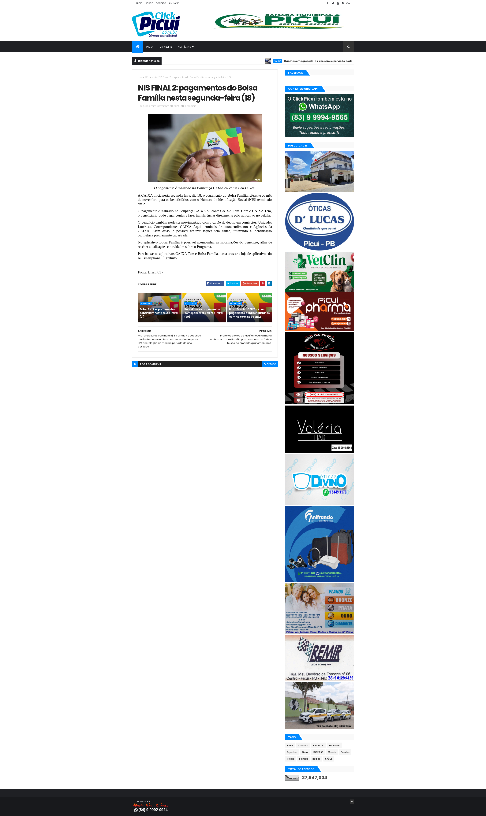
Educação (334, 745)
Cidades (303, 745)
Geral (305, 752)
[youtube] (338, 3)
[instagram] (343, 3)
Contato (161, 3)
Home (141, 77)
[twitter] (333, 3)
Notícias (184, 47)
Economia (151, 77)
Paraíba (345, 752)
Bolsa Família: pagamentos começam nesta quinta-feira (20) (203, 313)
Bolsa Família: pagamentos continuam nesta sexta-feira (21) (159, 313)
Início (139, 3)
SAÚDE (251, 61)
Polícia (290, 758)
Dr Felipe (166, 47)
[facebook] (328, 3)
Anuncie (174, 3)
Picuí (150, 47)
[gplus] (348, 3)
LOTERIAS (318, 752)
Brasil (290, 745)
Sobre (149, 3)
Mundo (332, 752)
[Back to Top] (352, 801)
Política (303, 758)
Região (316, 758)
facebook (270, 364)
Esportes (292, 752)
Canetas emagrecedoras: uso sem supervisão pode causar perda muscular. (308, 61)
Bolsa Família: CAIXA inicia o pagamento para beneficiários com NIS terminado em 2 (249, 313)
